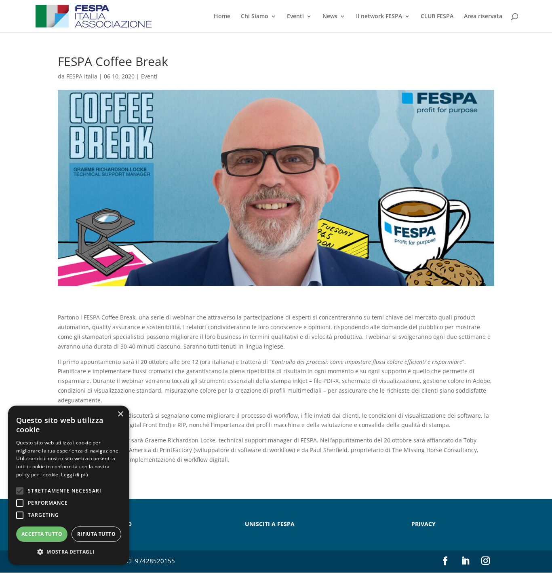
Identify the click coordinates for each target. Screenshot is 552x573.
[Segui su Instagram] (485, 560)
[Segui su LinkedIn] (465, 560)
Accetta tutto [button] (41, 534)
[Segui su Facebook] (445, 560)
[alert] (68, 485)
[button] (68, 552)
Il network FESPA (379, 16)
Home (222, 16)
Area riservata (483, 16)
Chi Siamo (254, 16)
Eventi (295, 16)
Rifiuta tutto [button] (96, 534)
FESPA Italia (81, 76)
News (329, 16)
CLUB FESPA (437, 16)
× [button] (120, 414)
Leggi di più (74, 474)
